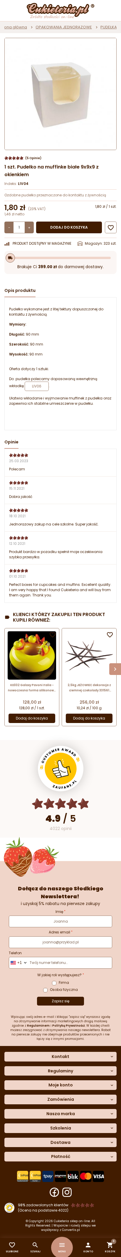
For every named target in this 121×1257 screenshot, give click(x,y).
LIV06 (36, 386)
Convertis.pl (71, 1230)
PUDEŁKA (108, 27)
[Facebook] (54, 1192)
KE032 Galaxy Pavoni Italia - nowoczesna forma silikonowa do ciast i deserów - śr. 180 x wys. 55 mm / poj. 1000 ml (32, 688)
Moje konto (60, 1085)
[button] (88, 1247)
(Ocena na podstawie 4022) (43, 1210)
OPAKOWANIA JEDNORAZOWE (64, 27)
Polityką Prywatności (68, 1025)
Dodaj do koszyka (69, 227)
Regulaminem (38, 1025)
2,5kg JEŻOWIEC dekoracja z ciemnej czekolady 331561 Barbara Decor (89, 688)
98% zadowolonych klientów (43, 1204)
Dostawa (60, 1142)
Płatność (60, 1156)
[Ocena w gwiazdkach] (60, 803)
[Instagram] (67, 1192)
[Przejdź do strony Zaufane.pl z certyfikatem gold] (60, 768)
